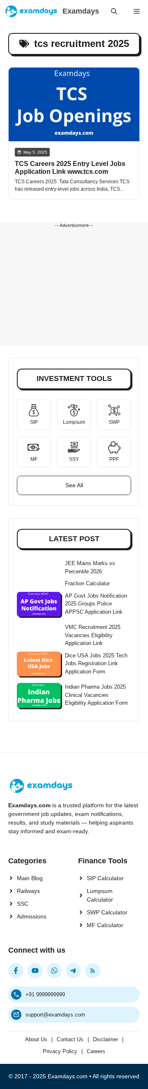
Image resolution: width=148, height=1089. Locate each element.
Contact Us (70, 1039)
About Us (36, 1039)
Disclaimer (105, 1039)
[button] (114, 11)
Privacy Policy (60, 1051)
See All (74, 485)
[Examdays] (31, 11)
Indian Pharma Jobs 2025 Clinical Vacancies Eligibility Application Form (96, 695)
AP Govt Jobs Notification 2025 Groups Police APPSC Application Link (96, 604)
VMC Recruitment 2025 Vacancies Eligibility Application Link (92, 635)
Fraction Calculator (87, 583)
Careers (96, 1051)
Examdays (80, 11)
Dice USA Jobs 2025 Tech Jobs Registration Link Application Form (96, 663)
